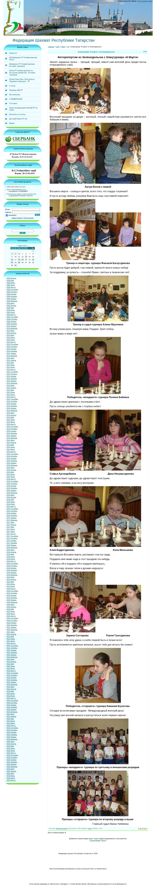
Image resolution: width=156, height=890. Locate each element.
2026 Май (10, 773)
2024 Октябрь (12, 730)
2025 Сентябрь (12, 755)
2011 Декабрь (12, 378)
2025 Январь (11, 737)
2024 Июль (11, 723)
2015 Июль (11, 477)
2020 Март (11, 604)
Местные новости (14, 187)
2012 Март (11, 385)
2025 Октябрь (12, 757)
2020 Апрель (11, 607)
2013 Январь (11, 408)
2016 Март (11, 495)
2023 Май (10, 691)
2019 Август (11, 588)
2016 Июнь (11, 502)
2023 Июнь (11, 693)
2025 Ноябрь (11, 760)
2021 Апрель (11, 634)
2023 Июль (11, 696)
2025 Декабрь (12, 762)
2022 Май (10, 664)
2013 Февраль (12, 410)
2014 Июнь (11, 447)
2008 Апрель (11, 278)
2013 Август (11, 424)
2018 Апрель (11, 552)
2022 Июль (11, 668)
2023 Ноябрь (11, 705)
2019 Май (10, 582)
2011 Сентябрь (12, 372)
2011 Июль (11, 367)
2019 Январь (11, 573)
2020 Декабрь (12, 625)
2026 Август (11, 780)
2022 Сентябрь (12, 673)
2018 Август (11, 561)
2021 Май (10, 636)
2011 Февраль (12, 356)
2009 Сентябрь (12, 317)
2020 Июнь (11, 611)
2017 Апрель (11, 525)
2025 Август (11, 753)
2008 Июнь (11, 283)
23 (12, 262)
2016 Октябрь (12, 511)
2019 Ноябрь (11, 595)
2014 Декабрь (12, 461)
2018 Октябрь (12, 566)
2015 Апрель (11, 470)
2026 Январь (11, 764)
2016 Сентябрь (12, 509)
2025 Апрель (11, 744)
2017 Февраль (12, 520)
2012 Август (11, 397)
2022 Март (11, 659)
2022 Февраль (12, 657)
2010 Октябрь (12, 347)
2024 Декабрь (12, 735)
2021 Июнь (11, 639)
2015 (58, 47)
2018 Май (10, 554)
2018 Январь (11, 545)
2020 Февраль (12, 602)
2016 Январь (11, 490)
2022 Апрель (11, 662)
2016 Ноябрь (11, 513)
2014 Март (11, 440)
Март (63, 47)
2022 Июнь (11, 666)
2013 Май (10, 417)
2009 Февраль (12, 301)
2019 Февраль (12, 575)
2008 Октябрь (12, 292)
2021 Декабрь (12, 652)
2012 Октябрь (12, 401)
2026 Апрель (11, 771)
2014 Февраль (12, 438)
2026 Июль (11, 778)
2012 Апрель (11, 388)
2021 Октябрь (12, 648)
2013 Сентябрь (12, 426)
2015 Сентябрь (12, 481)
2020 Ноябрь (11, 623)
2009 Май (10, 308)
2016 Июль (11, 504)
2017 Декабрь (12, 543)
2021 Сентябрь (12, 646)
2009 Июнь (11, 310)
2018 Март (11, 550)
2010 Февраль (12, 328)
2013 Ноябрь (11, 431)
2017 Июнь (11, 529)
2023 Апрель (11, 689)
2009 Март (11, 303)
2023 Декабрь (12, 707)
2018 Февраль (12, 547)
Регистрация (142, 1)
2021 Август (11, 643)
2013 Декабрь (12, 433)
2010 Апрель (11, 333)
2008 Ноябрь (11, 294)
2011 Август (11, 369)
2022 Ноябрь (11, 677)
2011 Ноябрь (11, 376)
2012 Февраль (12, 383)
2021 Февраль (12, 630)
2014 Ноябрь (11, 458)
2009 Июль (11, 312)
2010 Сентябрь (12, 344)
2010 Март (11, 331)
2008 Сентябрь (12, 289)
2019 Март (11, 577)
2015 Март (11, 468)
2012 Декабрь (12, 406)
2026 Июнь (11, 776)
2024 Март (11, 714)
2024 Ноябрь (11, 732)
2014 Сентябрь (12, 454)
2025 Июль (11, 751)
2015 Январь (11, 463)
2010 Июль (11, 340)
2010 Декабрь (12, 351)
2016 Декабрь (12, 515)
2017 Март (11, 522)
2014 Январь (11, 436)
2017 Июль (11, 531)
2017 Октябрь (12, 538)
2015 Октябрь (12, 483)
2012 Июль (11, 394)
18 (19, 260)
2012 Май (10, 390)
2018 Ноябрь (11, 568)
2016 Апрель (11, 497)
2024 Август (11, 725)
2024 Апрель (11, 716)
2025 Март (11, 741)
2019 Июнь (11, 584)
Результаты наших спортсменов (19, 194)
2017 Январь (11, 518)
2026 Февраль (12, 767)
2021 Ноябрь (11, 650)
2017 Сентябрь (12, 536)
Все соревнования (14, 190)
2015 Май (10, 472)
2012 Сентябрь (12, 399)
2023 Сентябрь (12, 700)
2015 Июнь (11, 474)
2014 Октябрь (12, 456)
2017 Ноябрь (11, 541)
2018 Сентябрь (12, 563)
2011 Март (10, 358)
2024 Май (10, 719)
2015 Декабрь (12, 488)
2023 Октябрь (12, 703)
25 (19, 262)
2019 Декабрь (12, 598)
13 (26, 257)
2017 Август (11, 534)
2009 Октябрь (12, 319)
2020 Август (11, 616)
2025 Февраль (12, 739)
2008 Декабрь (12, 296)
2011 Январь (11, 353)
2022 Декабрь (12, 680)
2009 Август (11, 315)
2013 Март (11, 413)
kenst (90, 828)
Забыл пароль (17, 218)
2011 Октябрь (12, 374)
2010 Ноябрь (11, 349)
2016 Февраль (12, 493)
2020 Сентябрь (12, 618)
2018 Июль (11, 559)
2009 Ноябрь (11, 321)
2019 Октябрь (12, 593)
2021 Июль (11, 641)
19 (22, 260)
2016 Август (11, 506)
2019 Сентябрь (12, 591)
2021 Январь (11, 627)
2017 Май (10, 527)
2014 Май (10, 445)
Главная (51, 47)
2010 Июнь (11, 337)
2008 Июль (11, 285)
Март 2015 (23, 246)
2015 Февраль (12, 465)
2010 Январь (11, 326)
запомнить (12, 215)
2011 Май (10, 363)
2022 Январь (11, 655)
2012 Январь (11, 381)
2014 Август (11, 452)
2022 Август (11, 671)
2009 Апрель (11, 305)
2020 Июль (11, 614)
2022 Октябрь (12, 675)
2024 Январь (11, 709)
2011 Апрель (11, 360)
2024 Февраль (12, 712)
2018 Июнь (11, 557)
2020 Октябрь (12, 620)
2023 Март (11, 687)
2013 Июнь (11, 420)
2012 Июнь (11, 392)
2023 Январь (11, 682)
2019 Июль (11, 586)
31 (15, 265)
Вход (151, 1)
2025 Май (10, 746)
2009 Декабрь (12, 324)
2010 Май (10, 335)
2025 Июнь (11, 748)
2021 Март (11, 632)
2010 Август (11, 342)
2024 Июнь (11, 721)
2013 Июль (11, 422)
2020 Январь (11, 600)
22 (33, 260)
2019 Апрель (11, 579)
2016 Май (10, 499)
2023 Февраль (12, 684)
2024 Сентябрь (12, 728)
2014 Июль (11, 449)
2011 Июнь (11, 365)
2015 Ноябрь (11, 486)
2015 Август (11, 479)
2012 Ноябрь (11, 404)
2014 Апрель (11, 442)
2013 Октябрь (12, 429)
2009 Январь (11, 299)
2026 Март (11, 769)
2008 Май (10, 280)
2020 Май (10, 609)
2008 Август (11, 287)
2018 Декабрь (12, 570)
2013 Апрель (11, 415)
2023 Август (11, 698)
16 (12, 260)
